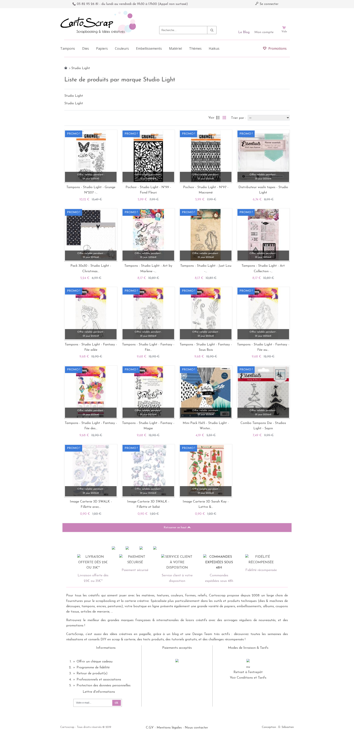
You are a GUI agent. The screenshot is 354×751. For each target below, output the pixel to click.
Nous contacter (196, 727)
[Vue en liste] (218, 117)
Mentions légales (169, 727)
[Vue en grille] (224, 117)
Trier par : (239, 118)
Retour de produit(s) (92, 673)
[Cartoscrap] (99, 12)
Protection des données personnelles (103, 685)
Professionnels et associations (99, 679)
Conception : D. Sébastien (278, 727)
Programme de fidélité (93, 667)
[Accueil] (65, 67)
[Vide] (284, 16)
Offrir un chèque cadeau (94, 661)
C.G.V (150, 727)
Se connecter (268, 4)
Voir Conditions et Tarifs (248, 677)
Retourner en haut (175, 527)
